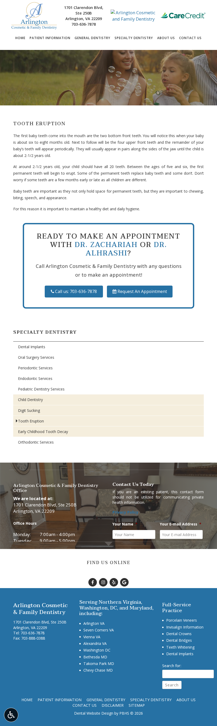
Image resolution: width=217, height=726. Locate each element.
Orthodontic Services (36, 442)
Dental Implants (31, 346)
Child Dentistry (30, 399)
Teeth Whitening (180, 647)
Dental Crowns (179, 633)
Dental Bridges (179, 640)
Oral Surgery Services (36, 357)
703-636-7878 (83, 24)
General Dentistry (92, 38)
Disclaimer (113, 705)
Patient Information (50, 38)
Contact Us (190, 38)
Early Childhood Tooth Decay (43, 431)
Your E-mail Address (180, 524)
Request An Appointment (141, 291)
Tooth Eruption (31, 421)
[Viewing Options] (11, 715)
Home (20, 38)
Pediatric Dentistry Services (41, 389)
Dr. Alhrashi (126, 249)
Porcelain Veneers (181, 620)
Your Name (125, 524)
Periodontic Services (35, 367)
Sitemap (137, 705)
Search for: (171, 665)
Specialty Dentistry (134, 38)
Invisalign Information (185, 627)
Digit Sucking (29, 410)
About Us (166, 38)
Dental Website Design (93, 713)
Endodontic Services (35, 378)
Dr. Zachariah (106, 245)
